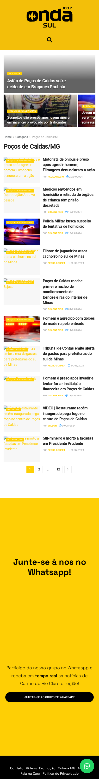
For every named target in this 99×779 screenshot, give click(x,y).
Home (8, 137)
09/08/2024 (68, 425)
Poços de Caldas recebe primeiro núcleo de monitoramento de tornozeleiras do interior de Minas (65, 292)
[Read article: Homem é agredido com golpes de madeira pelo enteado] (22, 329)
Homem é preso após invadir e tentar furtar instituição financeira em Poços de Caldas (68, 383)
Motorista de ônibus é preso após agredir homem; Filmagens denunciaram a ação (69, 164)
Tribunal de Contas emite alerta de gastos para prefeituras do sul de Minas (69, 353)
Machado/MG (15, 440)
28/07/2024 (77, 450)
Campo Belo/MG (16, 350)
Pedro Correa (56, 263)
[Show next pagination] (68, 469)
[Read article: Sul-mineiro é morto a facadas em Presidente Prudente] (22, 449)
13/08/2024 (75, 395)
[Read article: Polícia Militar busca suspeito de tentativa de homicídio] (22, 232)
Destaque (89, 106)
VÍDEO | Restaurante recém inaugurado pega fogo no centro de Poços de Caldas (65, 413)
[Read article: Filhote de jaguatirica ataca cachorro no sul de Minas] (22, 261)
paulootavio (56, 176)
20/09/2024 (76, 176)
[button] (49, 39)
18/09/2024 (75, 233)
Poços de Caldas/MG (22, 111)
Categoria (21, 137)
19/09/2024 (75, 212)
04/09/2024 (75, 309)
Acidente (14, 73)
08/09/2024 (77, 263)
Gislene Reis (55, 212)
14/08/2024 (75, 330)
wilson (52, 425)
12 (58, 469)
